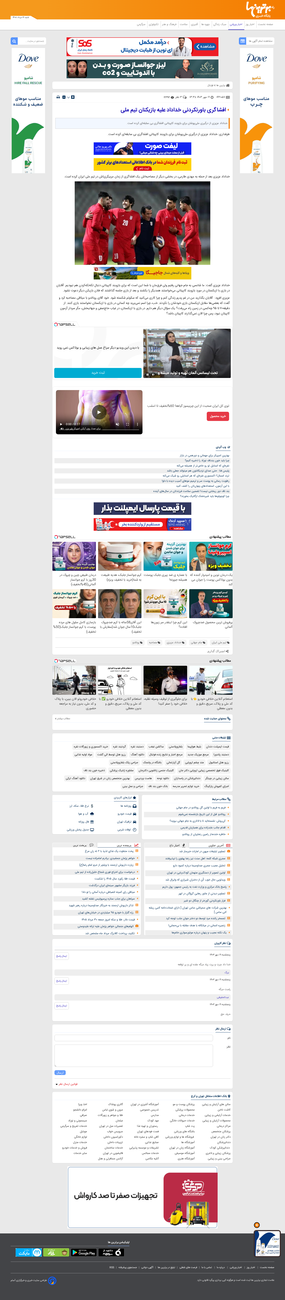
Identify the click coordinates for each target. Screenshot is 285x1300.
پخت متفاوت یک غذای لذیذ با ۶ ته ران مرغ (109, 851)
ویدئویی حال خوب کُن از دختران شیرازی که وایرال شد (195, 880)
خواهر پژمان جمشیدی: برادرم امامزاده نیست (110, 858)
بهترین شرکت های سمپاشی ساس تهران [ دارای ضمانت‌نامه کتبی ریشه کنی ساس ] (188, 910)
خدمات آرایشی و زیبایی (218, 1115)
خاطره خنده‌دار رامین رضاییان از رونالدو (204, 834)
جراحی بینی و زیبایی (219, 1158)
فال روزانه (83, 822)
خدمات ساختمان (114, 1148)
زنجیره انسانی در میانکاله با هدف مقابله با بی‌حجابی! (196, 926)
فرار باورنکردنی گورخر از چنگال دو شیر (204, 901)
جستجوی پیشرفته (128, 1267)
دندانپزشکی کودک (220, 1148)
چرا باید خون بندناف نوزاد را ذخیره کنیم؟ (207, 461)
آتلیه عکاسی (152, 1158)
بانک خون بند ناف (158, 786)
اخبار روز (250, 24)
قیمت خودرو (124, 814)
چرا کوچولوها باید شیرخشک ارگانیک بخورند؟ (204, 496)
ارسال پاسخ (61, 956)
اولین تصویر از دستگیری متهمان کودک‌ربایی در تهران (196, 873)
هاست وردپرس (143, 778)
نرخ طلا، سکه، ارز (79, 806)
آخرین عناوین (216, 845)
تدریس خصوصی (149, 1110)
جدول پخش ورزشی (78, 830)
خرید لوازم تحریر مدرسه (186, 786)
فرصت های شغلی (188, 1267)
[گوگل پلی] (84, 1253)
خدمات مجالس (150, 1153)
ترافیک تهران (124, 822)
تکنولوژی (154, 24)
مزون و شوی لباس (112, 1110)
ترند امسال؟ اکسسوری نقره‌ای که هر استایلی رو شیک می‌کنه (196, 476)
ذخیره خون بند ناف (94, 770)
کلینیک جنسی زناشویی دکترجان (156, 770)
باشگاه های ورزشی (184, 1131)
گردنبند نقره (119, 746)
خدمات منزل (80, 1142)
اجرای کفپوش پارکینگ (216, 786)
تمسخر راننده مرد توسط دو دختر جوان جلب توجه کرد (195, 918)
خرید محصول (218, 416)
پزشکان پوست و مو (184, 1104)
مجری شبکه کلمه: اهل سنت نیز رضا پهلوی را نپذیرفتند (195, 859)
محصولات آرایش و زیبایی (216, 1120)
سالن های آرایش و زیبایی (216, 1104)
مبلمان (119, 1120)
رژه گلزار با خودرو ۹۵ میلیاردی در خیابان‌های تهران (106, 912)
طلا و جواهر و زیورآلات (110, 1115)
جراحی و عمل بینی (132, 786)
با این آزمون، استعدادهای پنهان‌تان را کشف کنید (202, 486)
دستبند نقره (137, 746)
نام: (229, 1038)
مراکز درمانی (224, 1126)
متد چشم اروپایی (194, 762)
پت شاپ (190, 1126)
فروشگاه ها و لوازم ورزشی (180, 1137)
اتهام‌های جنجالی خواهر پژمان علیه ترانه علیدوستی (106, 926)
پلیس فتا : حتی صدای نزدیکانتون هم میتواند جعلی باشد (198, 471)
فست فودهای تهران (148, 1131)
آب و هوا (83, 814)
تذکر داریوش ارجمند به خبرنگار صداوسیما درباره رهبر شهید (101, 905)
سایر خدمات (80, 1153)
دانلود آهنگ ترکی (75, 778)
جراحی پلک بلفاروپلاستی (124, 762)
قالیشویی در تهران (113, 1153)
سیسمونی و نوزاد (77, 1120)
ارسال (60, 1072)
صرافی (83, 1115)
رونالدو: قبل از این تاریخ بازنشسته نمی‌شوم (202, 814)
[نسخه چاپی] (58, 97)
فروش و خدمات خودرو (74, 1148)
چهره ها (206, 24)
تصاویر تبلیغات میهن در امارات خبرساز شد (202, 851)
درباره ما (221, 1267)
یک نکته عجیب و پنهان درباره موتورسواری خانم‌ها (199, 933)
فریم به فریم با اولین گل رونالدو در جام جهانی (201, 808)
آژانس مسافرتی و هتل (110, 1158)
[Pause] (147, 374)
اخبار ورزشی (236, 24)
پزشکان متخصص (221, 1131)
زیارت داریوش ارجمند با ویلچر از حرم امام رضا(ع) (106, 865)
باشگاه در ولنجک (152, 762)
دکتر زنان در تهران (221, 1137)
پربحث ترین (80, 845)
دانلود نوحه (163, 778)
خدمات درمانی (187, 1115)
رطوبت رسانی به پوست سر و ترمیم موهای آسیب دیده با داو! (195, 481)
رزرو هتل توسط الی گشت (111, 754)
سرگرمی (141, 24)
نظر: (228, 1047)
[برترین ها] (258, 10)
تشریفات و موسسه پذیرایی (144, 1148)
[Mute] (153, 374)
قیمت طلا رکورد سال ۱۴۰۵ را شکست (115, 879)
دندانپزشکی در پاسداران (187, 778)
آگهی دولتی (147, 1267)
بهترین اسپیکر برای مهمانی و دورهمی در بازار (204, 456)
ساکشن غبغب (156, 746)
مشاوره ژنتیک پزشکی (122, 770)
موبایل (83, 1131)
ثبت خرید (98, 373)
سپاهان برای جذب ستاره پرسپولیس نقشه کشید (108, 899)
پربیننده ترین (124, 845)
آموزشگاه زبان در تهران (182, 1148)
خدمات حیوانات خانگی (182, 1120)
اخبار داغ (175, 845)
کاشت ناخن (224, 1110)
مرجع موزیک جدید (198, 754)
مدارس (155, 1115)
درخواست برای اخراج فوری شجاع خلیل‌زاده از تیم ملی (105, 872)
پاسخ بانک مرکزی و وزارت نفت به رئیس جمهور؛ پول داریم (194, 887)
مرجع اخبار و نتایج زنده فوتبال (166, 754)
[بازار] (56, 1253)
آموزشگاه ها (188, 1142)
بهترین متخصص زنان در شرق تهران (110, 778)
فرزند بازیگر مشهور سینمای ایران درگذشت (112, 885)
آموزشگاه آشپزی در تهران (145, 1104)
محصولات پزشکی (185, 1110)
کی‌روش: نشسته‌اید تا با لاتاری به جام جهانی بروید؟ (198, 821)
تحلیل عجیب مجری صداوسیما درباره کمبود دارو (199, 866)
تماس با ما (207, 1267)
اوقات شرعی (124, 830)
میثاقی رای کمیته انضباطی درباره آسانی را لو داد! (108, 892)
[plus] (73, 97)
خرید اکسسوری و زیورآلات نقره (91, 746)
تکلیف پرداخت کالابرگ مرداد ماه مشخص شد (110, 933)
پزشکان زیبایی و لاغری (218, 1153)
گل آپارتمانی (173, 762)
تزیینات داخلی (115, 1142)
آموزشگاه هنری (186, 1158)
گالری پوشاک (115, 1104)
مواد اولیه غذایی (83, 754)
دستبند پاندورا (221, 754)
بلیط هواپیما (194, 746)
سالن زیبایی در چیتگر (217, 778)
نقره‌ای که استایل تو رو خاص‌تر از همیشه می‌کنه (203, 466)
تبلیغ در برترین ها (166, 1267)
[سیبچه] (111, 1253)
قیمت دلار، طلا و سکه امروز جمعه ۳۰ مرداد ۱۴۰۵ (108, 919)
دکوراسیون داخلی (113, 1137)
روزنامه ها (126, 806)
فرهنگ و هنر (169, 24)
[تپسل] (56, 324)
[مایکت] (29, 1253)
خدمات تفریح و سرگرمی (73, 1126)
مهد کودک (153, 1120)
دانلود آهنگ (137, 754)
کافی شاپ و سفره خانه (146, 1137)
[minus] (64, 97)
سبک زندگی (220, 24)
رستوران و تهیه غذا (148, 1126)
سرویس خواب (115, 1131)
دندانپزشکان (224, 1142)
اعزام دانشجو (80, 1110)
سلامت (184, 24)
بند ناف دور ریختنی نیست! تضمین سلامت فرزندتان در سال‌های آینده (191, 491)
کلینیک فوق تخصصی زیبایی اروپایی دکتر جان (204, 770)
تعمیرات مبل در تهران (111, 1126)
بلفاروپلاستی (176, 746)
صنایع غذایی (152, 1142)
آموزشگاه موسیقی (185, 1153)
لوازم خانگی (80, 1137)
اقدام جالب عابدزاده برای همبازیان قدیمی (203, 828)
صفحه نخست (265, 24)
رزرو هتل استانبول (219, 762)
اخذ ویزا (82, 1104)
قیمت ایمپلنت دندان (217, 746)
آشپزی (195, 24)
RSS (112, 1267)
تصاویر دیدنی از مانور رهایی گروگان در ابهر (202, 894)
